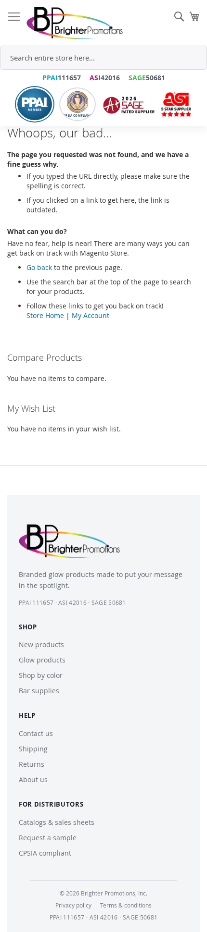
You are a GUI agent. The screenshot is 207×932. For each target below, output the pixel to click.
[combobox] (103, 58)
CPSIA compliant (45, 853)
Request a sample (48, 837)
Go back (39, 267)
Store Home (45, 315)
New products (41, 644)
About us (33, 779)
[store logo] (74, 23)
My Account (90, 315)
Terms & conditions (126, 905)
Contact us (36, 733)
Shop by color (41, 675)
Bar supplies (39, 690)
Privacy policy (73, 905)
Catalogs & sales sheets (56, 822)
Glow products (42, 659)
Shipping (33, 748)
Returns (31, 764)
